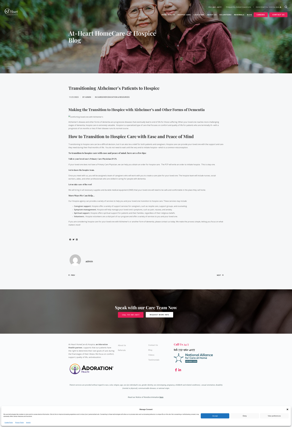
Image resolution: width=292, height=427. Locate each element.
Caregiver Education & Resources (113, 97)
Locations (199, 15)
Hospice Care (184, 15)
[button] (287, 409)
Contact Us (278, 15)
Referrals (239, 15)
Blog (249, 15)
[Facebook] (176, 370)
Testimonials (153, 360)
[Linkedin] (179, 370)
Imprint (28, 422)
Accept (215, 416)
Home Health (168, 15)
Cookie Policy (9, 422)
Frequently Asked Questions (238, 7)
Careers (261, 15)
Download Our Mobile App (268, 7)
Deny (245, 416)
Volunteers (225, 15)
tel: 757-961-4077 (184, 349)
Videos (151, 355)
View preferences (274, 416)
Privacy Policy (19, 422)
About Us (212, 15)
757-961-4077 (215, 7)
